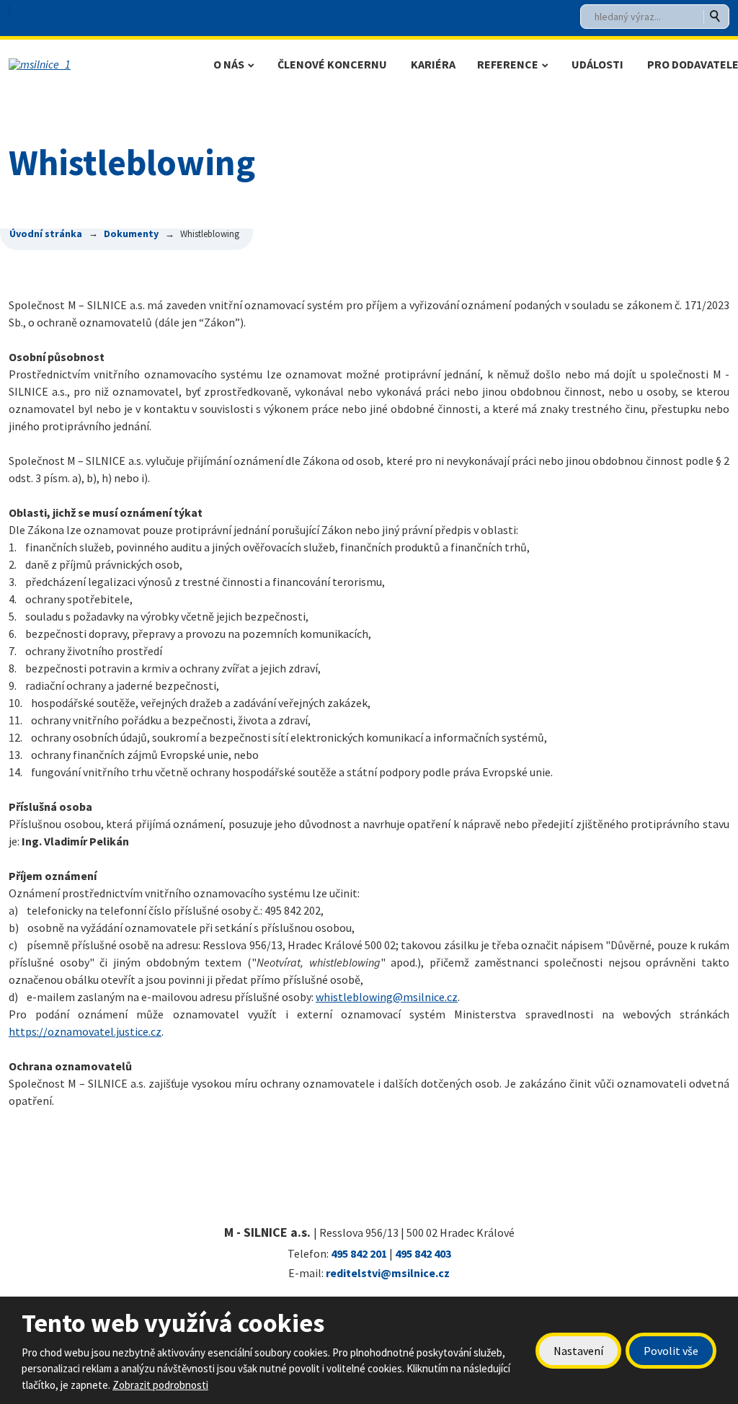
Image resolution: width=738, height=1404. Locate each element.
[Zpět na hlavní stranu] (106, 64)
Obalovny (255, 431)
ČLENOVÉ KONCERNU (332, 64)
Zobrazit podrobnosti (160, 1385)
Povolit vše (671, 1350)
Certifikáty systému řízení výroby (276, 307)
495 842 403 (423, 1253)
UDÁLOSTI (597, 64)
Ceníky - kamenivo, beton (278, 343)
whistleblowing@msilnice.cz (387, 997)
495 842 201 (359, 1253)
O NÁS (228, 64)
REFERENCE (507, 64)
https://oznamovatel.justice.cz (85, 1031)
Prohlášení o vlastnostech (278, 373)
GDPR (240, 242)
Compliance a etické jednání (283, 271)
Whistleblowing (258, 213)
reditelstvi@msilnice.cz (388, 1273)
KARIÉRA (433, 64)
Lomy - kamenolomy (277, 402)
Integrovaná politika (268, 460)
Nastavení (578, 1350)
